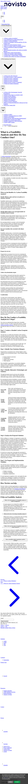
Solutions (3, 638)
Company (3, 657)
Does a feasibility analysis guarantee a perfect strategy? (15, 540)
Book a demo (4, 8)
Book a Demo (12, 627)
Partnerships (6, 660)
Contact (2, 706)
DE (4, 13)
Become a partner (5, 627)
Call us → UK (4, 626)
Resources (3, 688)
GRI (4, 644)
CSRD (5, 641)
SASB (4, 642)
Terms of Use (6, 746)
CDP (4, 645)
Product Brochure (7, 693)
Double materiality (7, 690)
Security (5, 676)
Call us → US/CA (5, 625)
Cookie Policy (6, 749)
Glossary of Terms (7, 694)
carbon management (6, 156)
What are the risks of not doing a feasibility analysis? (15, 513)
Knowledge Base (6, 24)
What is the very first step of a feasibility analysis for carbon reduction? (15, 527)
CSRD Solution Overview (9, 692)
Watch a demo (4, 7)
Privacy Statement (7, 747)
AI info (5, 751)
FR (4, 12)
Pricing (2, 718)
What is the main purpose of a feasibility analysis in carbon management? (15, 501)
